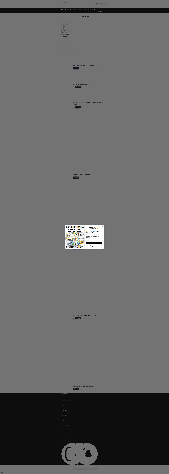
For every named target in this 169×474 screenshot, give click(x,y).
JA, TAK (94, 242)
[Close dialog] (102, 226)
